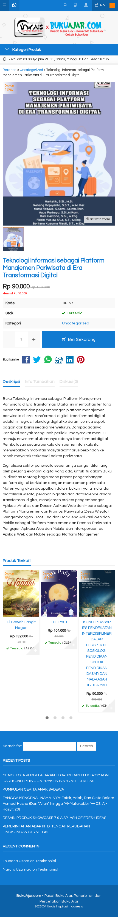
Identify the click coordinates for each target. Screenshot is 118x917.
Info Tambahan (40, 381)
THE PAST (59, 622)
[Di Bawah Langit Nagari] (21, 593)
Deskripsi (11, 381)
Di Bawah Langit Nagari (21, 625)
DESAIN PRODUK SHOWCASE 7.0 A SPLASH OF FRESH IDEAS (54, 818)
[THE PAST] (59, 593)
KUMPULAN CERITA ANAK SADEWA (33, 789)
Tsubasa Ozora (16, 861)
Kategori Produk (26, 50)
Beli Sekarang (81, 339)
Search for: (12, 746)
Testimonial (45, 861)
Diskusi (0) (69, 381)
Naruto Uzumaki (17, 869)
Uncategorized (75, 323)
